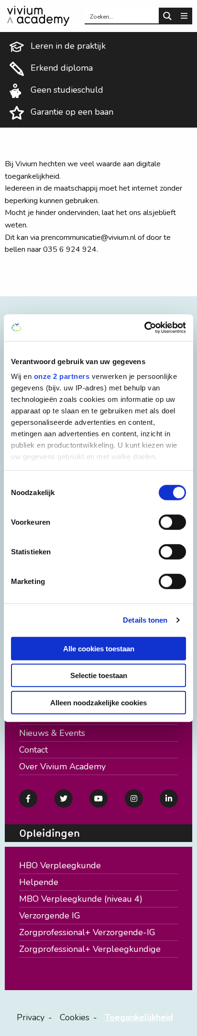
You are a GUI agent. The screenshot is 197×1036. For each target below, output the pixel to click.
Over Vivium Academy (62, 766)
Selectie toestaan (98, 675)
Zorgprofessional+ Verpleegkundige (90, 949)
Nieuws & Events (52, 733)
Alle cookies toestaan (98, 648)
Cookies (74, 1017)
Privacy (30, 1017)
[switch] (172, 521)
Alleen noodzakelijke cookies (98, 702)
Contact (33, 749)
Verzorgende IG (49, 915)
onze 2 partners (62, 376)
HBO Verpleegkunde (60, 865)
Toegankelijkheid (139, 1017)
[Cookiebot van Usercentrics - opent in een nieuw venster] (144, 328)
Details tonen (145, 620)
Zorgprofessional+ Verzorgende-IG (87, 932)
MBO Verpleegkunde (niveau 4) (80, 899)
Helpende (38, 882)
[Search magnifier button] (167, 16)
